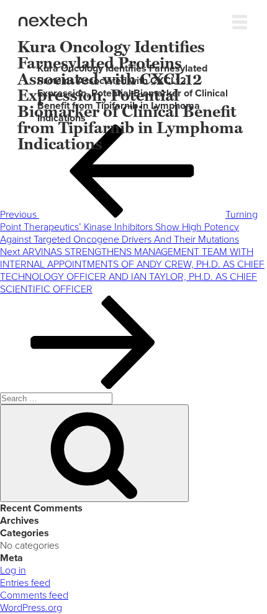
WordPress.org (31, 608)
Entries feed (25, 583)
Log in (13, 570)
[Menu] (240, 19)
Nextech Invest (53, 19)
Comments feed (34, 595)
